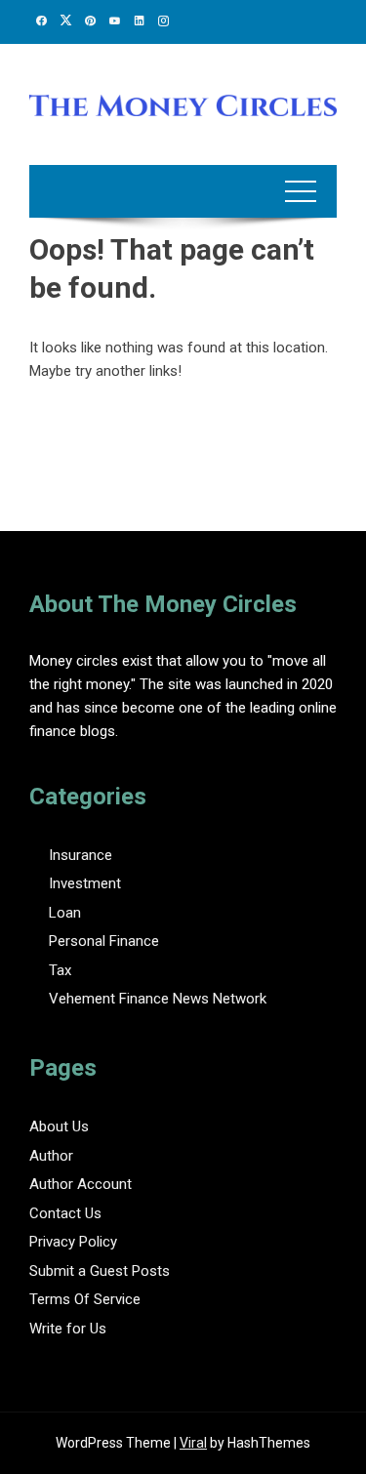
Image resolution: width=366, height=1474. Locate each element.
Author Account (80, 1184)
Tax (60, 970)
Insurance (80, 855)
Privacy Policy (73, 1241)
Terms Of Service (85, 1299)
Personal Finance (104, 941)
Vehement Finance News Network (157, 998)
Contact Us (65, 1213)
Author (51, 1156)
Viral (193, 1443)
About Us (59, 1126)
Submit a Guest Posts (99, 1271)
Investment (85, 883)
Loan (65, 912)
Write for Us (67, 1328)
